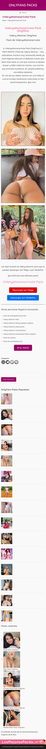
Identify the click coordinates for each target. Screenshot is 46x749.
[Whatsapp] (3, 362)
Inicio (4, 20)
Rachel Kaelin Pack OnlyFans (14, 727)
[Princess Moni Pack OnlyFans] (11, 679)
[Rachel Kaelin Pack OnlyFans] (11, 718)
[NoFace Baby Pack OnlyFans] (11, 698)
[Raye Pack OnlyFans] (11, 640)
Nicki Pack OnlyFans (10, 669)
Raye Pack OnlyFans (11, 650)
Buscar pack (8, 379)
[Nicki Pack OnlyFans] (11, 659)
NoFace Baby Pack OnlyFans (14, 708)
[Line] (16, 362)
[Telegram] (8, 362)
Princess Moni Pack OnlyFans (14, 689)
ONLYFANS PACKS (23, 5)
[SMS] (12, 362)
